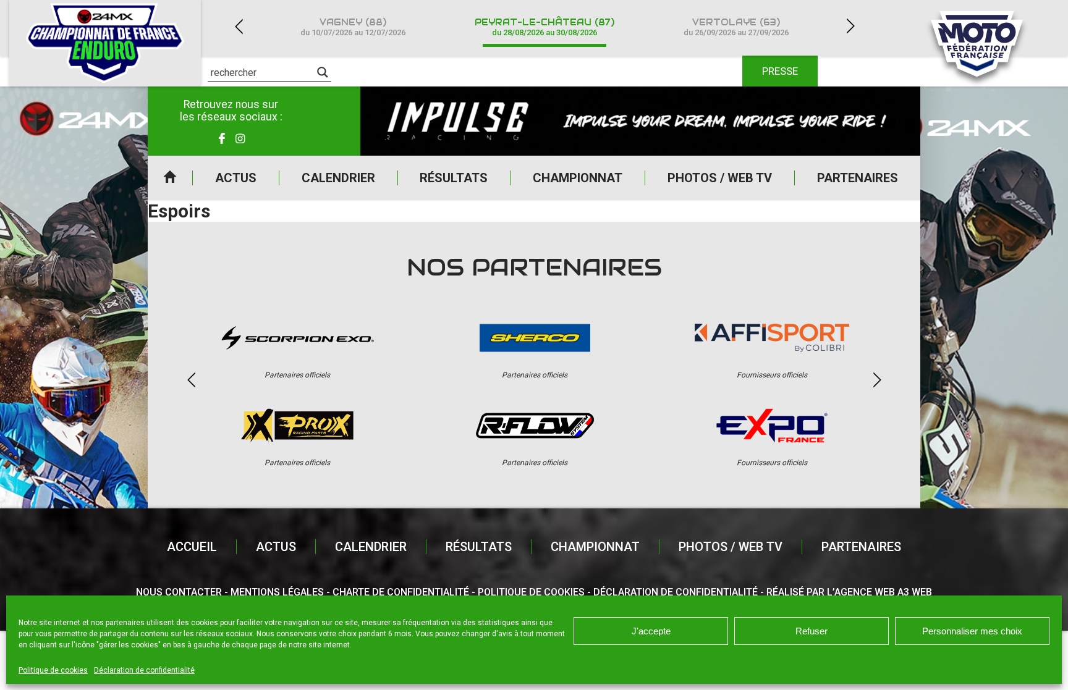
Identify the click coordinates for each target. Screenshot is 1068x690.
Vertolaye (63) (736, 27)
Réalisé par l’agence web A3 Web (849, 592)
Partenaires (857, 177)
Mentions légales (277, 592)
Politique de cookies (53, 670)
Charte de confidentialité (401, 592)
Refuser (811, 631)
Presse (780, 71)
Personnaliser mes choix (972, 631)
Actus (235, 177)
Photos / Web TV (720, 177)
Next (850, 26)
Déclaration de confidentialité (144, 670)
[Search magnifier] (322, 72)
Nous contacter (179, 592)
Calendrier (338, 177)
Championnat (577, 177)
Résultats (454, 177)
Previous (238, 26)
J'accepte (651, 631)
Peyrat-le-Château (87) (544, 27)
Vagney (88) (352, 27)
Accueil (170, 177)
